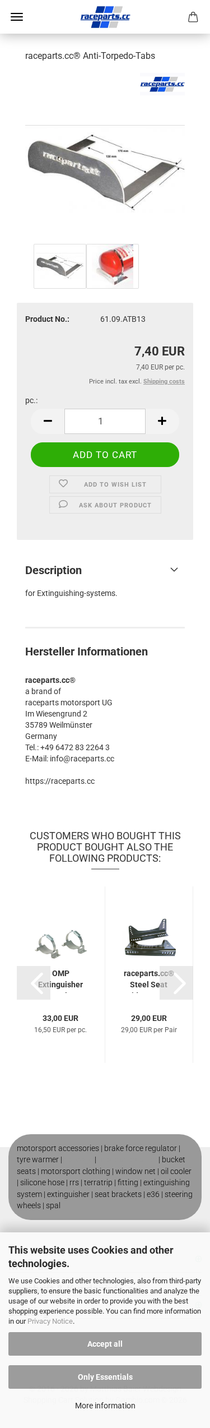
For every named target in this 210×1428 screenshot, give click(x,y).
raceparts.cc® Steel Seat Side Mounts (149, 981)
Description (53, 570)
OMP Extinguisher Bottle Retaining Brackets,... (60, 981)
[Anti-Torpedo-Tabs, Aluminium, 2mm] (105, 156)
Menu (17, 17)
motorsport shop (127, 1159)
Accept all (105, 1343)
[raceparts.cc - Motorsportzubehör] (105, 17)
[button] (47, 421)
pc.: (31, 400)
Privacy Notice (50, 1321)
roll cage (78, 1159)
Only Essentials (105, 1376)
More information (105, 1405)
